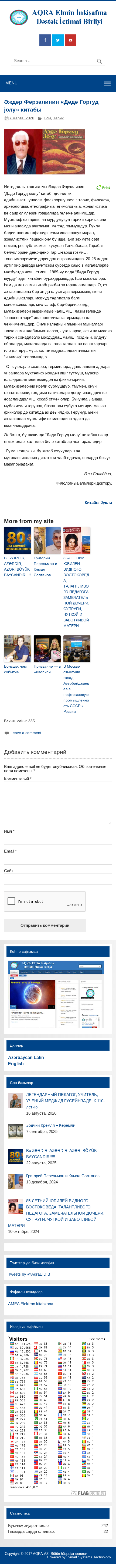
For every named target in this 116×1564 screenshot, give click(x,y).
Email (10, 851)
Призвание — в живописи (47, 669)
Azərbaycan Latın (26, 1057)
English (16, 1063)
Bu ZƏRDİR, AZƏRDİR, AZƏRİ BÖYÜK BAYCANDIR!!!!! (17, 566)
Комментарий (18, 779)
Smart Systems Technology (89, 1557)
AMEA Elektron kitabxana (30, 1303)
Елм (47, 118)
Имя (9, 831)
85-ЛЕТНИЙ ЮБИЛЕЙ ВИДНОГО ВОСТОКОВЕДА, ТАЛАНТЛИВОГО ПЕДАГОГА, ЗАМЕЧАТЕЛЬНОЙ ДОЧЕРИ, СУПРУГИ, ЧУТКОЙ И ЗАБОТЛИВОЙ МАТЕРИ (76, 592)
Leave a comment (26, 733)
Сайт (8, 871)
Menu (11, 83)
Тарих (58, 118)
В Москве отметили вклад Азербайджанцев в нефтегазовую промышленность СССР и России (76, 689)
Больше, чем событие (15, 669)
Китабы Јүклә (98, 502)
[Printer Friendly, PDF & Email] (103, 187)
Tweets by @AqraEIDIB (29, 1274)
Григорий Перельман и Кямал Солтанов (45, 566)
